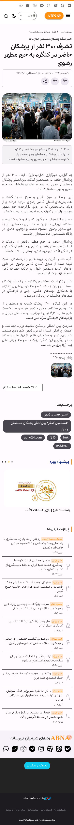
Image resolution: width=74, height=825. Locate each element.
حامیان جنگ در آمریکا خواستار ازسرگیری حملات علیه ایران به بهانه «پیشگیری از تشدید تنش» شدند (34, 565)
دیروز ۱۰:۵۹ (58, 552)
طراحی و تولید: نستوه (33, 798)
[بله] (67, 749)
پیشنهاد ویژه (59, 462)
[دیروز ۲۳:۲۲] (37, 488)
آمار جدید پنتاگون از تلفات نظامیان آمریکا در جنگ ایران (35, 623)
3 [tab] (5, 462)
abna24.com (33, 437)
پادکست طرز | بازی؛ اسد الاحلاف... (47, 510)
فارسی (30, 15)
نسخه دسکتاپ (37, 765)
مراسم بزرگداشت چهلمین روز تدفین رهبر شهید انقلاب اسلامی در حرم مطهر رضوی (33, 641)
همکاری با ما (60, 810)
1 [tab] (12, 462)
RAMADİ (62, 446)
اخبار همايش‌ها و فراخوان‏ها (42, 32)
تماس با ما (20, 810)
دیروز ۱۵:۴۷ (57, 574)
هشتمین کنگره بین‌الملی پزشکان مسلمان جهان (39, 426)
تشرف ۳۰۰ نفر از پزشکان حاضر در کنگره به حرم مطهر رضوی (38, 54)
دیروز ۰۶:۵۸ (57, 665)
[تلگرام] (32, 749)
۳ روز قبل (58, 630)
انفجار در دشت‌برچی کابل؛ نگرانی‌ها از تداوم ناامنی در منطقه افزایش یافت (34, 715)
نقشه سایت (33, 810)
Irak (65, 437)
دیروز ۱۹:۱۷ (58, 722)
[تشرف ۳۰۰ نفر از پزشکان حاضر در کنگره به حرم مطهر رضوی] (37, 117)
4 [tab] (2, 462)
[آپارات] (50, 749)
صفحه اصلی (66, 32)
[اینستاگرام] (41, 749)
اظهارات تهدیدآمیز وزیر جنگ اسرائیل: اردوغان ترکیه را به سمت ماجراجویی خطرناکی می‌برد (34, 695)
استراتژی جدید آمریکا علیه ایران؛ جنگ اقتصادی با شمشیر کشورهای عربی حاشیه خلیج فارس (34, 586)
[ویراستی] (14, 749)
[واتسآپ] (5, 749)
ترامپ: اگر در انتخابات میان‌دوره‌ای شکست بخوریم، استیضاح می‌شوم (36, 658)
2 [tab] (8, 462)
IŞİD (53, 437)
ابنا (50, 16)
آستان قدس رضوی (55, 414)
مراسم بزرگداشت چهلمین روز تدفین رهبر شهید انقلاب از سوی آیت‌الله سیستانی (33, 606)
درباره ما (9, 810)
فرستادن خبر (46, 810)
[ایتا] (58, 749)
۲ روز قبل (58, 596)
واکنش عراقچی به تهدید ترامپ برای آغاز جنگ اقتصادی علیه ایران (32, 676)
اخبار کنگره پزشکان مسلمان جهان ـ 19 (50, 39)
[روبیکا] (23, 749)
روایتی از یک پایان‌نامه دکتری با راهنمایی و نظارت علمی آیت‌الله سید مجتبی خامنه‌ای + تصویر (33, 543)
